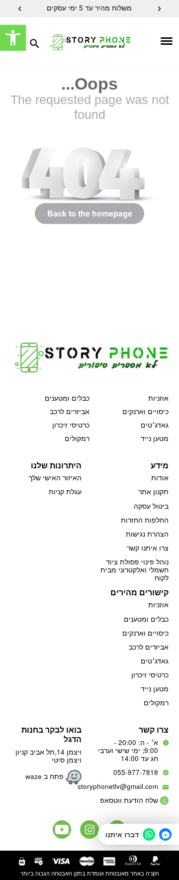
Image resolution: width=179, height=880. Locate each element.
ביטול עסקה (151, 506)
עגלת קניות (65, 491)
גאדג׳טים (155, 425)
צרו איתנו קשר (148, 547)
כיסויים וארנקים (145, 411)
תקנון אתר (153, 491)
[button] (13, 38)
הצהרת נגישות (147, 534)
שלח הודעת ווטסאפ (129, 800)
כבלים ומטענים (67, 398)
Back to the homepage (89, 213)
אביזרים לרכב (70, 411)
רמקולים (77, 438)
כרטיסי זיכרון (71, 425)
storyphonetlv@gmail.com (118, 786)
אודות (160, 477)
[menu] (151, 41)
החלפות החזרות (145, 520)
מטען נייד (155, 438)
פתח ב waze (45, 776)
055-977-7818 (135, 772)
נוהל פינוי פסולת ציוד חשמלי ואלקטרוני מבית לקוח (134, 569)
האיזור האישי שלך (55, 477)
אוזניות (158, 398)
